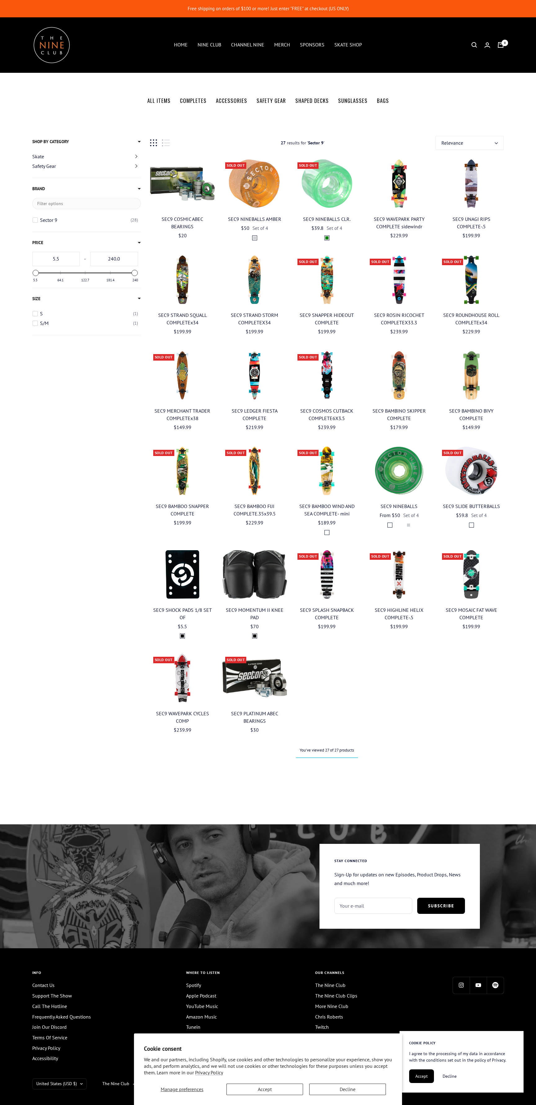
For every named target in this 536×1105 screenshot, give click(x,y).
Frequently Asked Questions (61, 1017)
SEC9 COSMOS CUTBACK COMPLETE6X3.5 (326, 414)
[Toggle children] (136, 156)
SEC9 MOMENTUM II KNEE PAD (255, 613)
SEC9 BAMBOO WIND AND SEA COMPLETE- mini (327, 510)
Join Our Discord (49, 1027)
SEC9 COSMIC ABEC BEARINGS (182, 223)
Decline (347, 1089)
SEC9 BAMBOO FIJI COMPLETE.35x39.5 (255, 510)
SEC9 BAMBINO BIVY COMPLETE (471, 414)
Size (36, 298)
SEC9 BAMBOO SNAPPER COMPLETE (182, 510)
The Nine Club (330, 985)
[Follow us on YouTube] (478, 985)
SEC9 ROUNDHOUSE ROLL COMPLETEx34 (471, 319)
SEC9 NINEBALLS (399, 506)
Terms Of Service (49, 1037)
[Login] (487, 45)
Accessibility (45, 1058)
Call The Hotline (49, 1006)
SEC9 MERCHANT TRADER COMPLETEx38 (182, 414)
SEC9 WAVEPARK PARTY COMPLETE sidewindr (399, 223)
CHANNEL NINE (247, 45)
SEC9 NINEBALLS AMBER (254, 219)
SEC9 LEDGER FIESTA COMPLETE (255, 414)
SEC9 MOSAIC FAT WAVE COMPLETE (471, 613)
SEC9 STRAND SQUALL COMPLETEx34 (182, 319)
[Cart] (501, 45)
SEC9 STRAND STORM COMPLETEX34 (254, 319)
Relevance (452, 143)
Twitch (322, 1027)
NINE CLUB (209, 45)
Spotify (193, 985)
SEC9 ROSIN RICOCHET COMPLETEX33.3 (399, 319)
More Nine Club (331, 1006)
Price (37, 242)
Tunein (193, 1027)
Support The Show (52, 996)
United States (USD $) (56, 1083)
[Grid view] (153, 143)
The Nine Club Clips (336, 996)
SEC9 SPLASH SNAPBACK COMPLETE (327, 613)
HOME (181, 45)
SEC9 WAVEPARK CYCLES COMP (182, 717)
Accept (265, 1089)
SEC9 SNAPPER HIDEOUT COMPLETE (327, 319)
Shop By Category (50, 141)
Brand (38, 188)
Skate (38, 156)
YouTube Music (202, 1006)
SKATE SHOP (348, 45)
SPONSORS (312, 45)
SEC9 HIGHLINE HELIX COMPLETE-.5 (399, 613)
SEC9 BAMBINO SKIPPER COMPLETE (399, 414)
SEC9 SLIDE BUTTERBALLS (471, 506)
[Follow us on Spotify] (495, 985)
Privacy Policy (209, 1072)
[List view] (166, 143)
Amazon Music (201, 1017)
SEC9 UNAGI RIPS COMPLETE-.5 (471, 223)
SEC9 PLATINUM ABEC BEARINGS (254, 717)
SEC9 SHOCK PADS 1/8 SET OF (182, 613)
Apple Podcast (201, 996)
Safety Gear (44, 166)
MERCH (282, 45)
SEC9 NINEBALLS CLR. (327, 219)
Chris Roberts (329, 1017)
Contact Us (43, 985)
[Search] (474, 45)
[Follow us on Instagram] (461, 985)
